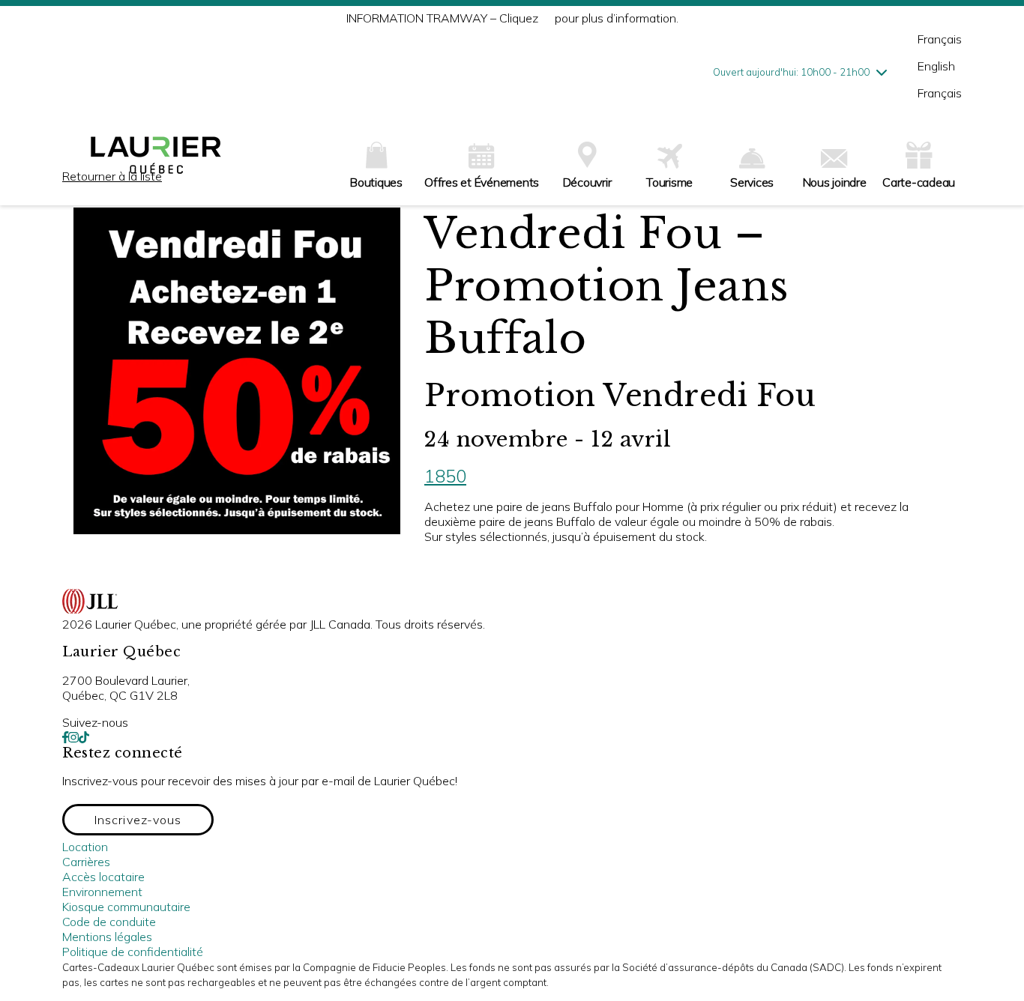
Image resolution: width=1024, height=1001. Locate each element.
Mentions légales (107, 936)
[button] (138, 819)
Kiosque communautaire (126, 906)
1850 (445, 476)
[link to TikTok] (84, 737)
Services (752, 182)
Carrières (86, 861)
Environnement (102, 891)
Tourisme (669, 182)
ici (546, 17)
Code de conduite (109, 921)
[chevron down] (882, 72)
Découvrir (587, 182)
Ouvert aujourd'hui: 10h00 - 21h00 (791, 72)
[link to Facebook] (65, 737)
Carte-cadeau (918, 182)
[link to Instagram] (73, 737)
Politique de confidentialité (132, 951)
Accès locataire (103, 876)
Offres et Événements (481, 182)
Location (85, 846)
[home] (156, 160)
